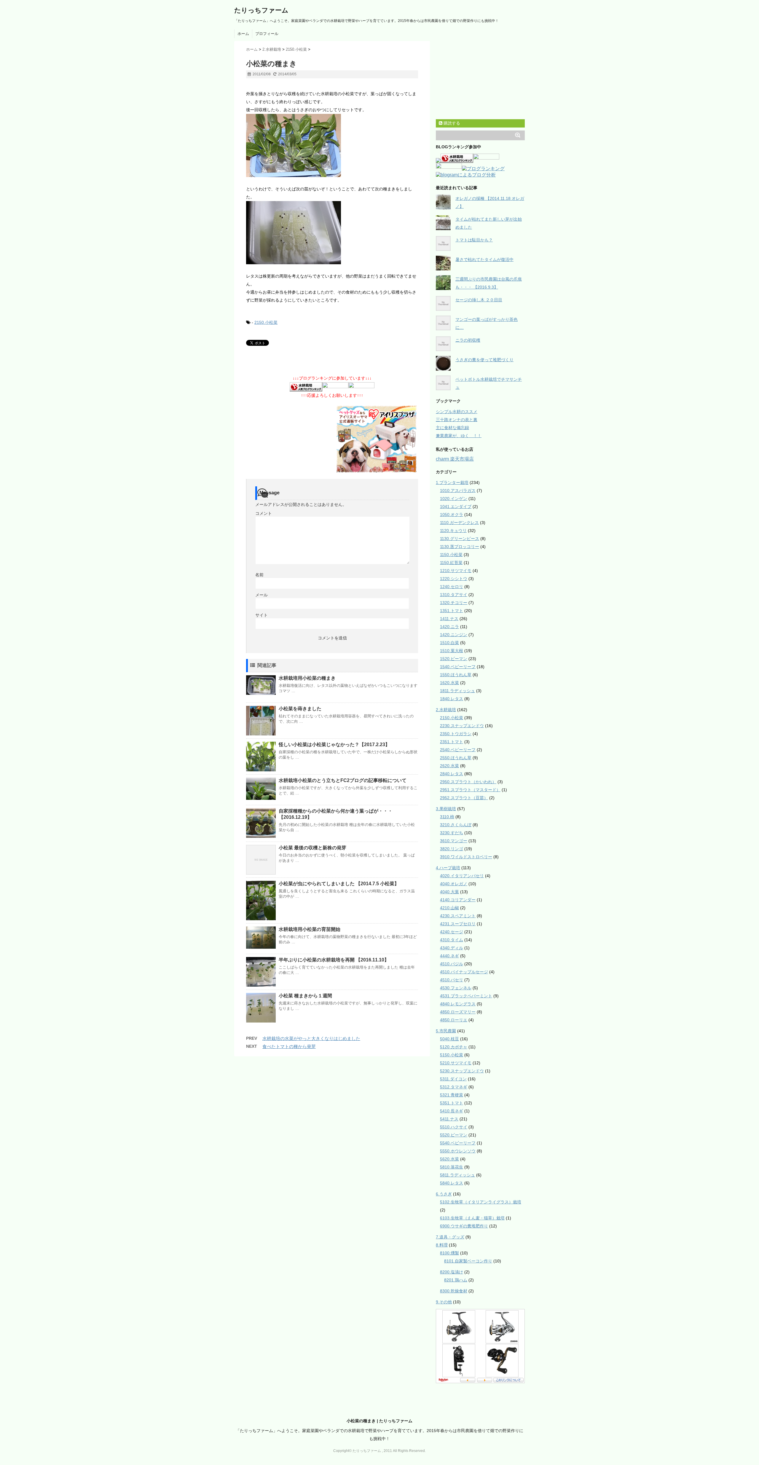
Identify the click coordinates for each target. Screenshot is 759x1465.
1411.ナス (449, 618)
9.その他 (444, 1302)
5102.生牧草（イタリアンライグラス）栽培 (480, 1202)
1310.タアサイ (453, 594)
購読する (451, 123)
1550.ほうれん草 (455, 674)
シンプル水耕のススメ (456, 411)
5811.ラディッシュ (457, 1175)
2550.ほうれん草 (455, 757)
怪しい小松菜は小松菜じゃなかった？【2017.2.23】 (334, 744)
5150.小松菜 (451, 1054)
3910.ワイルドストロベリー (466, 856)
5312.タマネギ (453, 1087)
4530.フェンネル (455, 987)
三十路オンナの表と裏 (456, 419)
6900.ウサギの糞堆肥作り (464, 1226)
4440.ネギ (449, 955)
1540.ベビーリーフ (458, 666)
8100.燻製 (449, 1253)
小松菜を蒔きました (300, 708)
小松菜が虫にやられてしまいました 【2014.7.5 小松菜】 (339, 883)
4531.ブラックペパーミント (466, 995)
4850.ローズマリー (458, 1011)
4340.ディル (451, 947)
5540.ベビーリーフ (458, 1143)
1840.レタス (451, 698)
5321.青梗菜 (451, 1095)
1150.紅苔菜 (451, 562)
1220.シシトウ (453, 578)
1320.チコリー (453, 602)
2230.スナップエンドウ (462, 725)
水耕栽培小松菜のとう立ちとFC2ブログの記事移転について (342, 780)
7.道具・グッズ (450, 1237)
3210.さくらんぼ (455, 824)
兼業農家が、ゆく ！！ (458, 435)
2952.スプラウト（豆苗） (464, 797)
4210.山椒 (449, 907)
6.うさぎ (444, 1194)
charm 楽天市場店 (455, 458)
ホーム (243, 33)
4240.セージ (451, 931)
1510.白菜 (449, 642)
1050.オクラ (451, 514)
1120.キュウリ (453, 530)
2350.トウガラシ (455, 733)
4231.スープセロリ (458, 923)
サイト (261, 615)
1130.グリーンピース (459, 538)
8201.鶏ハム (455, 1280)
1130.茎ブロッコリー (459, 546)
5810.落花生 (451, 1167)
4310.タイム (451, 939)
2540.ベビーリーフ (458, 749)
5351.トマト (451, 1103)
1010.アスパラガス (458, 490)
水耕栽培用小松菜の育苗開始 (309, 929)
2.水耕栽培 (446, 709)
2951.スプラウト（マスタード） (470, 789)
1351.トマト (451, 610)
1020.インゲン (453, 498)
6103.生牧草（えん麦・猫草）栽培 (472, 1218)
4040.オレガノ (453, 883)
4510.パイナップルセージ (464, 971)
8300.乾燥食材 (453, 1291)
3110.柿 (447, 816)
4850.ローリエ (453, 1019)
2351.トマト (451, 741)
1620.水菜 (449, 682)
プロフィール (266, 33)
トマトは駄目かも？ (474, 240)
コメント (263, 513)
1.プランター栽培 (452, 482)
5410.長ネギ (451, 1111)
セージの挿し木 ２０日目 (478, 299)
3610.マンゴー (453, 840)
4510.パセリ (451, 979)
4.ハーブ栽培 (448, 867)
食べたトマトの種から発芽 (289, 1046)
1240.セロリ (451, 586)
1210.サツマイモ (455, 570)
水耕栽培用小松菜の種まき (307, 678)
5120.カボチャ (453, 1046)
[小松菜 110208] (332, 145)
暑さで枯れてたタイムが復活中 (484, 259)
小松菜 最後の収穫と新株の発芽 (312, 847)
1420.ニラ (449, 626)
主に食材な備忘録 (452, 427)
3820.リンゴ (451, 848)
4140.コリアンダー (458, 899)
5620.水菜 (449, 1159)
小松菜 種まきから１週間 (305, 995)
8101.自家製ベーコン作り (468, 1261)
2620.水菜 (449, 765)
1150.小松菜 (451, 554)
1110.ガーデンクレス (459, 522)
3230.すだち (451, 832)
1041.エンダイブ (455, 506)
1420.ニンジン (453, 634)
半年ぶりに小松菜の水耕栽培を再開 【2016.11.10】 (334, 959)
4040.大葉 (449, 891)
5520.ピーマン (453, 1135)
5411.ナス (449, 1119)
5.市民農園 (446, 1030)
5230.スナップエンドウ (462, 1071)
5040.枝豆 (449, 1038)
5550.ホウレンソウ (458, 1151)
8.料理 (442, 1245)
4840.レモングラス (458, 1003)
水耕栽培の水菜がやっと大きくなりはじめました (311, 1038)
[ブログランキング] (483, 169)
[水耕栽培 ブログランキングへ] (306, 387)
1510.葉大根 (451, 650)
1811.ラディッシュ (457, 690)
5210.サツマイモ (455, 1062)
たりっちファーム (261, 10)
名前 (259, 574)
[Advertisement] (315, 86)
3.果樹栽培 (446, 808)
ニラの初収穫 (467, 340)
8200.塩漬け (451, 1272)
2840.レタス (451, 773)
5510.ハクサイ (453, 1127)
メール (261, 595)
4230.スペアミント (458, 915)
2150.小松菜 (266, 322)
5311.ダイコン (453, 1079)
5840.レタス (451, 1183)
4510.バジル (451, 963)
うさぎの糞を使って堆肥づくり (484, 359)
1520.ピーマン (453, 658)
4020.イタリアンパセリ (462, 875)
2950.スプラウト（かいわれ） (468, 781)
